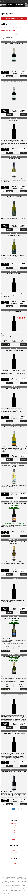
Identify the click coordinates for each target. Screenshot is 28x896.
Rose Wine (15, 27)
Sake (20, 27)
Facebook (14, 863)
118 (10, 809)
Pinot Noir (20, 18)
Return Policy (24, 893)
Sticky (13, 30)
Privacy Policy (4, 893)
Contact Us (14, 839)
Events (14, 835)
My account (14, 848)
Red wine (13, 18)
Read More (23, 76)
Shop (3, 18)
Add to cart (9, 76)
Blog (14, 830)
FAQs (14, 832)
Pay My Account (14, 852)
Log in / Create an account (5, 1)
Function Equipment (14, 823)
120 (17, 809)
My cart (14, 850)
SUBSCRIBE (19, 4)
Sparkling (8, 30)
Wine (7, 18)
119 (13, 809)
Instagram (14, 865)
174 (23, 809)
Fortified (3, 30)
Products (14, 828)
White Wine (3, 27)
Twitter (14, 861)
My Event (14, 825)
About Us (14, 837)
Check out (26, 1)
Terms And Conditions (14, 893)
